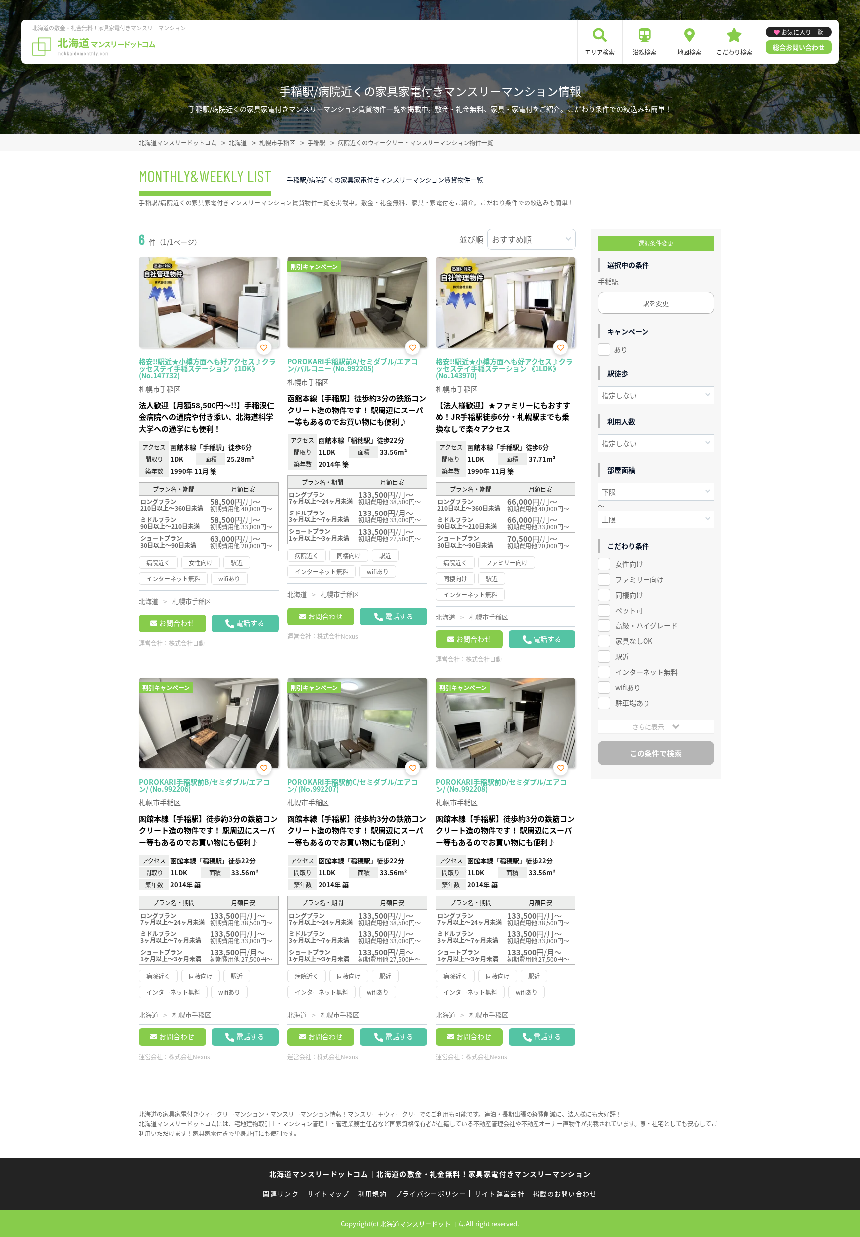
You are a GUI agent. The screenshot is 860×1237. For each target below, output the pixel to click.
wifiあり (628, 687)
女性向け (629, 564)
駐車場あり (632, 703)
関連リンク (281, 1193)
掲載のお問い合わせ (565, 1193)
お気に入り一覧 (802, 32)
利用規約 (372, 1193)
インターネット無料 (646, 672)
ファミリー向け (639, 579)
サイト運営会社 (500, 1193)
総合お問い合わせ (799, 47)
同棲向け (629, 595)
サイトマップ (328, 1193)
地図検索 (689, 52)
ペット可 (629, 610)
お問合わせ (176, 623)
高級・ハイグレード (646, 625)
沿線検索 (644, 52)
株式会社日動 (187, 643)
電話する (250, 623)
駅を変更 (656, 303)
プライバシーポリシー (430, 1193)
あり (621, 349)
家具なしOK (633, 641)
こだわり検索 (734, 52)
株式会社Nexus (337, 636)
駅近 (622, 656)
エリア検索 (600, 52)
